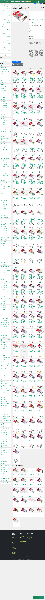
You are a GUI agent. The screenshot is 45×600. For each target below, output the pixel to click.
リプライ (3, 407)
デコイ (3, 272)
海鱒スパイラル (4, 471)
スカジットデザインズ (5, 235)
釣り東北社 (3, 476)
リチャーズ (3, 399)
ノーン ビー (3, 294)
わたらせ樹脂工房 (4, 105)
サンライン (3, 213)
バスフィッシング (29, 536)
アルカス (3, 122)
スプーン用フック (18, 5)
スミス (3, 241)
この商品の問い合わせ (18, 64)
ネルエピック (4, 289)
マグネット (4, 361)
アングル (3, 134)
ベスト (6, 45)
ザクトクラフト (4, 215)
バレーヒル (3, 309)
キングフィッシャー (5, 186)
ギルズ (3, 188)
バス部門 (21, 535)
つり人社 (3, 99)
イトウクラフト (4, 149)
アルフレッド (4, 124)
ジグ (6, 17)
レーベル (3, 426)
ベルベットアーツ (5, 350)
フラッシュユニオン (5, 331)
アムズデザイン (4, 120)
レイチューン (4, 418)
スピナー (6, 20)
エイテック (3, 160)
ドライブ (3, 283)
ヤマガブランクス (4, 373)
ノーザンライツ (4, 291)
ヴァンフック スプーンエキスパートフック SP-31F (16, 366)
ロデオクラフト (5, 428)
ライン (6, 22)
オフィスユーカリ (5, 168)
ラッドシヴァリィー (5, 392)
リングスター (4, 409)
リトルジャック (4, 401)
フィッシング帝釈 (5, 322)
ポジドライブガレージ (5, 357)
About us (13, 538)
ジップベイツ (4, 228)
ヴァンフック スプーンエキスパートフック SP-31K (32, 411)
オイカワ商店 (4, 164)
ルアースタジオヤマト (5, 412)
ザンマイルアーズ (4, 217)
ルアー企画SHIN (4, 414)
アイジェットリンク (5, 107)
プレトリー (3, 342)
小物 (6, 27)
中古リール (4, 61)
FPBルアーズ (4, 75)
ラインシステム (4, 388)
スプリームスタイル (5, 237)
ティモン (3, 260)
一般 (43, 3)
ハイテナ (3, 296)
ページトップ (42, 597)
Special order (14, 542)
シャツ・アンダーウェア (6, 40)
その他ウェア (6, 50)
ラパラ (3, 395)
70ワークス (3, 67)
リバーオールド (4, 405)
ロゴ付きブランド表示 (5, 483)
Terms (13, 543)
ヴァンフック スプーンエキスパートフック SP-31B (40, 336)
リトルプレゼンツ (5, 403)
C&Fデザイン (4, 69)
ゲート (3, 198)
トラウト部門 (22, 536)
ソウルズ (3, 245)
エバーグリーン (4, 162)
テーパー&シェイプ (5, 266)
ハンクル (3, 301)
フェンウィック (4, 326)
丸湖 (2, 443)
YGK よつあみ (4, 90)
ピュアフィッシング (5, 318)
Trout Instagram (15, 554)
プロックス (3, 344)
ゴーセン (3, 206)
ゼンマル (3, 243)
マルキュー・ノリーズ (6, 363)
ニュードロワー (4, 287)
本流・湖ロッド (6, 6)
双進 (2, 448)
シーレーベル (4, 226)
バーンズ (3, 311)
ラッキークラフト (5, 390)
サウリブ (3, 208)
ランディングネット (6, 31)
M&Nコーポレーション (5, 80)
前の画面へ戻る (17, 61)
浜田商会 (3, 469)
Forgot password (14, 548)
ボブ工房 (3, 355)
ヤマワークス (4, 377)
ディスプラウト (4, 268)
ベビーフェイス (4, 346)
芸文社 (2, 473)
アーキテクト (4, 141)
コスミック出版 (4, 200)
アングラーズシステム (6, 129)
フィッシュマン (4, 320)
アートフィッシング (5, 143)
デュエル (3, 277)
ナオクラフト (4, 285)
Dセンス (3, 73)
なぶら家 (3, 101)
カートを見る (36, 597)
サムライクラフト (5, 210)
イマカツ (3, 151)
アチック (3, 114)
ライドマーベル (4, 383)
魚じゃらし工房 (4, 480)
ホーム (12, 5)
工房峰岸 (3, 459)
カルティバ (4, 178)
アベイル (3, 118)
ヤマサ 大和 (3, 375)
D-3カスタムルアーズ (5, 71)
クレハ (3, 196)
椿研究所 (3, 467)
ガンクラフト (4, 182)
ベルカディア (4, 348)
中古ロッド (4, 59)
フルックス (3, 337)
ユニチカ (3, 381)
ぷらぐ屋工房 (4, 103)
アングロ (3, 136)
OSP (2, 84)
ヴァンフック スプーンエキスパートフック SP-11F (24, 257)
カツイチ (3, 171)
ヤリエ (3, 379)
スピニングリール (6, 52)
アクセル (3, 112)
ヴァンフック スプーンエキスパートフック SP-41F (24, 426)
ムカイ (3, 368)
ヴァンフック (4, 439)
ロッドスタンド (6, 29)
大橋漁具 (3, 450)
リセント (3, 397)
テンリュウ (3, 264)
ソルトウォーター (29, 537)
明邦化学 (3, 463)
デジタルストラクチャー (5, 274)
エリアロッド (6, 10)
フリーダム (3, 333)
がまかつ (3, 95)
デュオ (3, 279)
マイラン (3, 359)
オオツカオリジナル (5, 166)
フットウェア (6, 43)
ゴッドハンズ (4, 204)
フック (6, 24)
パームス (3, 314)
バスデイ (3, 305)
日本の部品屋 (4, 461)
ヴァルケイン (4, 437)
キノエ (3, 184)
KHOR (3, 78)
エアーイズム (4, 156)
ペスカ (3, 353)
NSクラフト (4, 82)
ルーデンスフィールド (5, 416)
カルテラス (4, 180)
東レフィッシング (5, 465)
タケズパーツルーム (5, 247)
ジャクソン (4, 230)
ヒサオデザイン (4, 316)
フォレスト (4, 328)
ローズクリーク (4, 432)
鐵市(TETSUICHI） (5, 478)
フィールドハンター (5, 324)
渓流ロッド (6, 8)
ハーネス (3, 303)
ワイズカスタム (4, 434)
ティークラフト (4, 262)
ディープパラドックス (6, 270)
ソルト (41, 3)
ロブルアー (4, 430)
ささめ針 (3, 97)
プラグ (6, 13)
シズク (2, 219)
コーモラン (3, 202)
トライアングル (4, 281)
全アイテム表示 (4, 55)
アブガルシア (4, 116)
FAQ (12, 541)
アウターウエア (6, 38)
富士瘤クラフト (4, 452)
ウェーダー (6, 47)
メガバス (3, 370)
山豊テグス (3, 456)
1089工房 (3, 65)
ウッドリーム (4, 154)
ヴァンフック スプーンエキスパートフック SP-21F (32, 291)
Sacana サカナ (4, 88)
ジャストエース (4, 232)
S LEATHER (3, 86)
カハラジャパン (4, 173)
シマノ (3, 221)
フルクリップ (4, 335)
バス (35, 3)
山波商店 (3, 454)
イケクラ (3, 147)
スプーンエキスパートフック (37, 19)
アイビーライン (4, 109)
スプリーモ (4, 239)
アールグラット (4, 145)
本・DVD (6, 36)
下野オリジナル (4, 441)
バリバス (3, 307)
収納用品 (6, 33)
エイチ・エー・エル (5, 158)
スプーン (6, 15)
